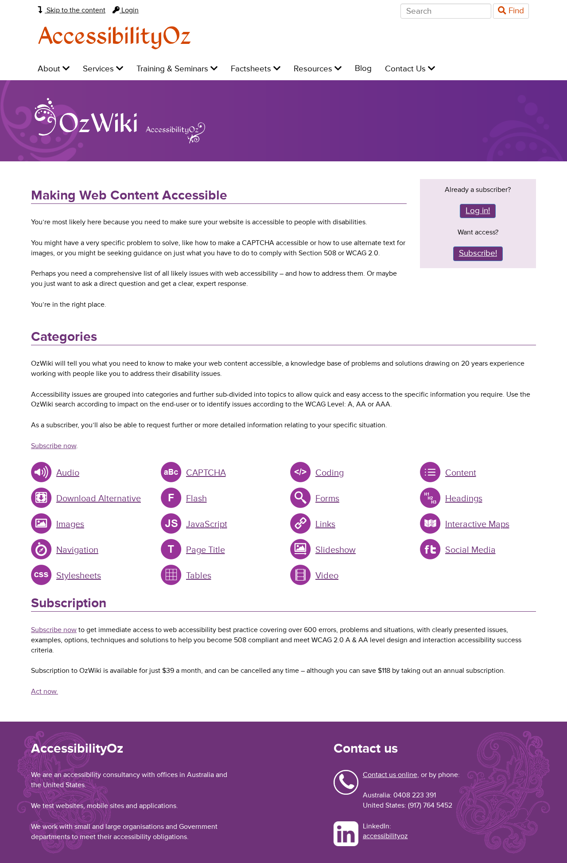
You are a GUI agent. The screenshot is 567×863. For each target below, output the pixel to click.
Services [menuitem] (99, 69)
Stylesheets (78, 575)
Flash (196, 498)
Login (129, 10)
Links (325, 524)
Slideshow (335, 550)
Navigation (77, 550)
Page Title (205, 550)
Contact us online (390, 774)
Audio (67, 473)
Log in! (478, 211)
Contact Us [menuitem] (406, 69)
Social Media (470, 550)
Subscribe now (53, 445)
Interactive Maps (477, 524)
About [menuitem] (50, 69)
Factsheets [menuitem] (252, 69)
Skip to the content (75, 10)
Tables (198, 575)
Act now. (44, 691)
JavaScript (206, 524)
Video (326, 575)
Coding (329, 473)
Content (460, 473)
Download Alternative (98, 498)
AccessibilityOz (114, 37)
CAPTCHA (206, 473)
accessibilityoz (385, 836)
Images (70, 524)
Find (515, 11)
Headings (463, 498)
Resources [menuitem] (314, 69)
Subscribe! (478, 253)
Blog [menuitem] (363, 68)
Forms (327, 498)
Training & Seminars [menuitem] (173, 69)
